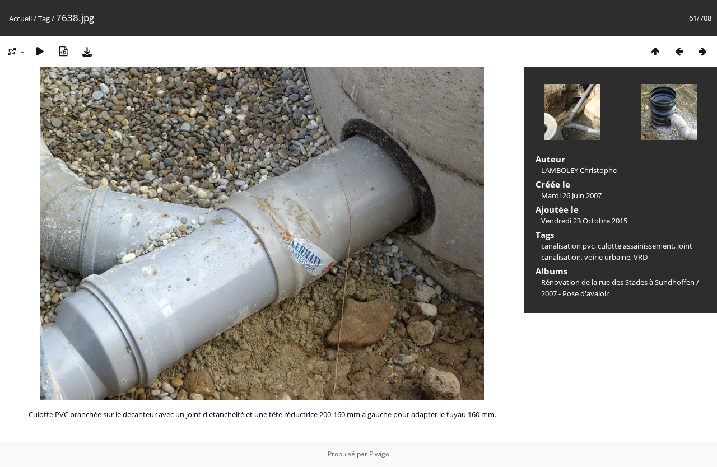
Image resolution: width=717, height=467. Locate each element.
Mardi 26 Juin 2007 (571, 195)
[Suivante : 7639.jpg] (702, 51)
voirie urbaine (607, 257)
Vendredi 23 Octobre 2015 (584, 221)
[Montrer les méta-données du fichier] (63, 51)
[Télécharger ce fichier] (87, 51)
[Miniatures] (655, 51)
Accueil (20, 18)
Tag (44, 18)
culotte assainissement (636, 246)
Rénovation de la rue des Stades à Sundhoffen (618, 282)
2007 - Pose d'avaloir (575, 293)
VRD (641, 257)
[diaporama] (40, 51)
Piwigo (379, 454)
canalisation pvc (567, 246)
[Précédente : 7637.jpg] (679, 51)
